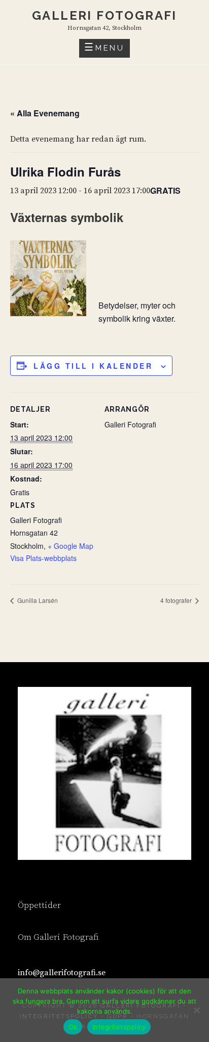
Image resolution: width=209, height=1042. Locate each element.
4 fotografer (176, 600)
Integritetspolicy (119, 1027)
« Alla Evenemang (45, 113)
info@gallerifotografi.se (62, 973)
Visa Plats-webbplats (43, 558)
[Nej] (196, 1010)
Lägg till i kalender (93, 366)
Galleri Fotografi (104, 15)
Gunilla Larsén (37, 600)
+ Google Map (70, 546)
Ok (73, 1027)
